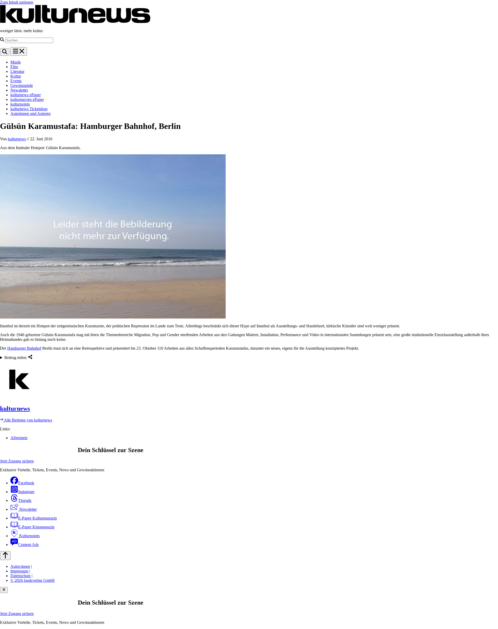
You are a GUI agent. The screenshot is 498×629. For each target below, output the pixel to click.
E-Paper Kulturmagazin (37, 518)
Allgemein (18, 438)
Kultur (15, 76)
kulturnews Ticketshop (28, 109)
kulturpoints (20, 104)
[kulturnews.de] (75, 22)
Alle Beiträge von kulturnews (27, 420)
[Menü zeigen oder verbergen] (18, 51)
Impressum (19, 571)
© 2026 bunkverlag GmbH (32, 580)
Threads (24, 500)
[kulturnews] (249, 380)
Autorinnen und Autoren (30, 113)
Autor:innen (20, 566)
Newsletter (19, 90)
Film (14, 67)
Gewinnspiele (21, 85)
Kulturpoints (29, 536)
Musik (15, 62)
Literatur (17, 71)
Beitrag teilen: (16, 357)
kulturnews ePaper (25, 95)
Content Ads (28, 544)
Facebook (26, 483)
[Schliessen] (4, 590)
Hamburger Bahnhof (24, 348)
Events (16, 81)
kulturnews (17, 139)
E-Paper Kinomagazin (36, 527)
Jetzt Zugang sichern (17, 461)
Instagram (26, 491)
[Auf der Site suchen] (4, 52)
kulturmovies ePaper (27, 99)
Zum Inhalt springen (16, 2)
